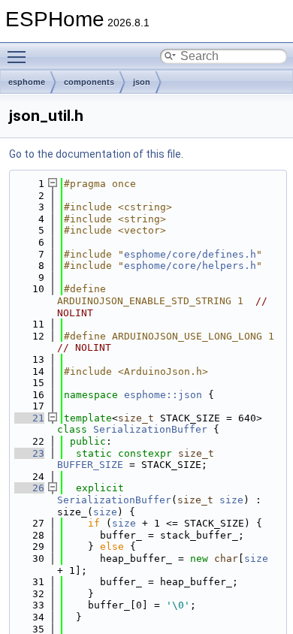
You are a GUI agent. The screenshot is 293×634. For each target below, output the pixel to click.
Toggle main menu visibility (19, 56)
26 (29, 488)
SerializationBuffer (150, 429)
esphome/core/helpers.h (190, 265)
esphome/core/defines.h (190, 254)
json (141, 81)
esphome (26, 81)
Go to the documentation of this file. (96, 154)
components (89, 81)
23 (29, 453)
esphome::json (163, 394)
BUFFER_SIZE (90, 464)
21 (29, 418)
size (231, 500)
